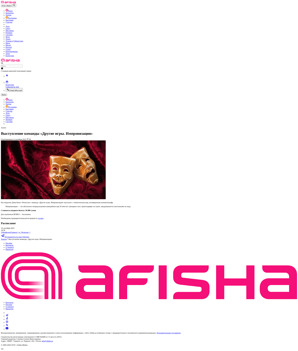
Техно (8, 39)
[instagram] (7, 322)
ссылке (40, 218)
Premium (9, 33)
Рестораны (12, 18)
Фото (8, 37)
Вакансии (9, 249)
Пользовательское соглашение (169, 333)
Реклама (9, 243)
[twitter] (7, 326)
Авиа (8, 54)
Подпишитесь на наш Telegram (17, 237)
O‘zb (3, 6)
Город (8, 29)
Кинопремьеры (12, 51)
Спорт (8, 49)
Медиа (8, 45)
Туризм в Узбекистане (14, 41)
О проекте (10, 247)
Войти (9, 6)
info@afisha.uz (47, 341)
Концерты (10, 13)
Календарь (10, 56)
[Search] (14, 5)
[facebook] (7, 319)
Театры (8, 15)
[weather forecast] (151, 77)
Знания (4, 239)
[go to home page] (8, 3)
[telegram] (7, 316)
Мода (8, 43)
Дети (8, 26)
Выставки (10, 20)
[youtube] (7, 329)
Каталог (9, 47)
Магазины (10, 31)
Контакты (9, 245)
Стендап (9, 22)
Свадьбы (9, 35)
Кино (10, 11)
